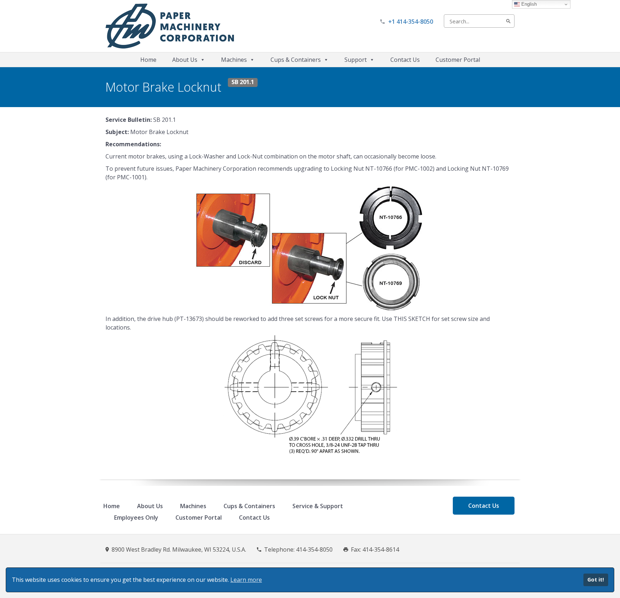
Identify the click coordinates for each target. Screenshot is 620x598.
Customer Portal (458, 60)
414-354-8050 (314, 549)
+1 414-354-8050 (410, 22)
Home (148, 60)
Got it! (595, 579)
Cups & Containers (296, 60)
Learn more (246, 580)
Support (355, 60)
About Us (184, 60)
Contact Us (405, 60)
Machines (234, 60)
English (528, 4)
